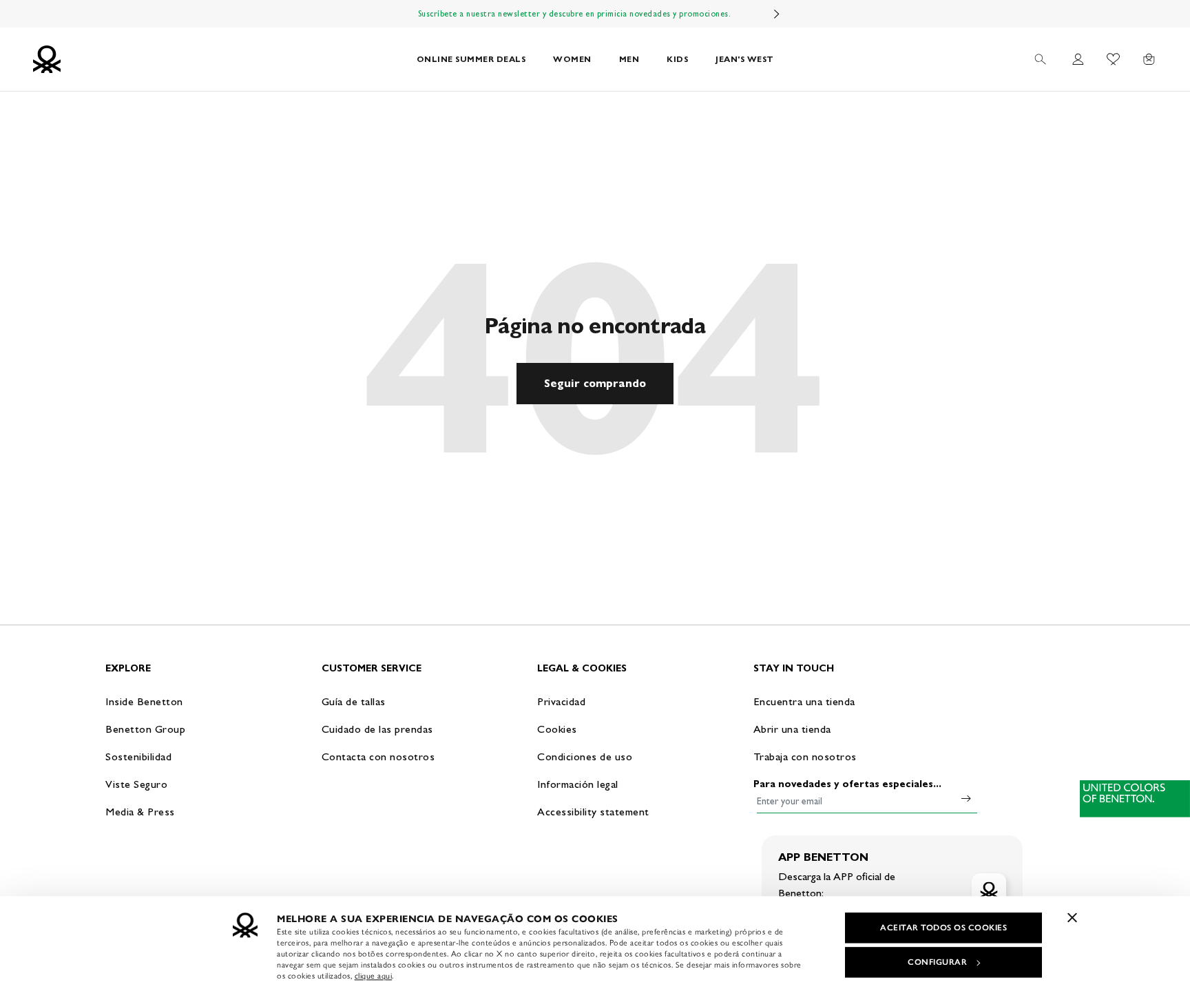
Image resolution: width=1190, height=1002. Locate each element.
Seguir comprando (595, 383)
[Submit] (966, 798)
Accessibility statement (593, 811)
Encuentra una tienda (804, 701)
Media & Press (140, 811)
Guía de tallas (354, 701)
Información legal (577, 784)
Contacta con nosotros (378, 756)
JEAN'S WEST (745, 59)
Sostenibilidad (138, 756)
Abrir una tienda (792, 728)
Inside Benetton (144, 701)
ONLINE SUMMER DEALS (471, 59)
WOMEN (572, 59)
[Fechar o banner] (1072, 917)
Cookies (557, 728)
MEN (629, 59)
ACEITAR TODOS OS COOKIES (943, 927)
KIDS (677, 59)
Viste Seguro (136, 784)
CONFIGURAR (937, 962)
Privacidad (561, 701)
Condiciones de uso (584, 756)
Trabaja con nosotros (805, 756)
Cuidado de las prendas (377, 728)
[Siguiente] (777, 14)
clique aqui (374, 976)
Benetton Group (145, 728)
